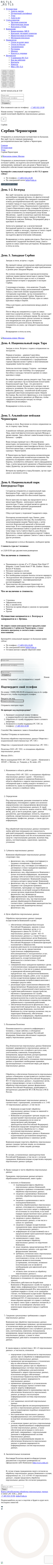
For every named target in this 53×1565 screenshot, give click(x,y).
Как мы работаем (18, 60)
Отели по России (18, 44)
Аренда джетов (17, 11)
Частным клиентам (19, 22)
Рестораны (15, 49)
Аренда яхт (15, 18)
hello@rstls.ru (31, 180)
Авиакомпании (17, 47)
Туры (13, 16)
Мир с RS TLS (17, 67)
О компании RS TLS (19, 58)
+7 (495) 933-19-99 (25, 178)
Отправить (6, 103)
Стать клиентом (12, 20)
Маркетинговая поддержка (22, 36)
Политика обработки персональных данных (29, 1492)
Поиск (4, 1489)
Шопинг (14, 51)
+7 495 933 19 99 (37, 107)
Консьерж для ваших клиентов (24, 33)
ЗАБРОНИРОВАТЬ (9, 184)
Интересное (11, 55)
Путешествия (11, 9)
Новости (14, 64)
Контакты (15, 62)
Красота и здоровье (19, 53)
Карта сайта (6, 1492)
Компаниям (11, 29)
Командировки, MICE (20, 31)
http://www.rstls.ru (40, 1463)
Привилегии (11, 40)
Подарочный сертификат (21, 13)
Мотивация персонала (20, 38)
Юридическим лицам (20, 24)
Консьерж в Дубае (18, 27)
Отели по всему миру (20, 42)
